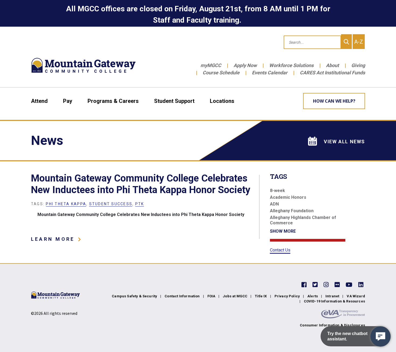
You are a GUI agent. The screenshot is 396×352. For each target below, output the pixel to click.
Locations (222, 101)
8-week (277, 190)
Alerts (312, 296)
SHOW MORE (283, 231)
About (332, 65)
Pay (67, 101)
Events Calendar (269, 72)
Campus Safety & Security (134, 296)
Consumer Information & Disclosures (332, 325)
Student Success (111, 204)
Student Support (174, 101)
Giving (358, 65)
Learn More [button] (55, 239)
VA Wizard (356, 296)
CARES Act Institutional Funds (332, 72)
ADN (274, 204)
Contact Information (182, 296)
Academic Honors (288, 197)
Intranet (332, 296)
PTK (139, 204)
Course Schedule (221, 72)
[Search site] (346, 41)
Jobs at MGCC (235, 296)
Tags (278, 176)
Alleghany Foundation (292, 210)
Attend (39, 101)
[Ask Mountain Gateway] (380, 336)
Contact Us (280, 250)
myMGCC (210, 65)
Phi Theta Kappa (66, 204)
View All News (344, 141)
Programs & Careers (113, 101)
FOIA (211, 296)
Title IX (261, 296)
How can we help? (334, 101)
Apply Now (245, 65)
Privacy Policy (287, 296)
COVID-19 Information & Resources (334, 301)
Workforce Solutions (291, 65)
